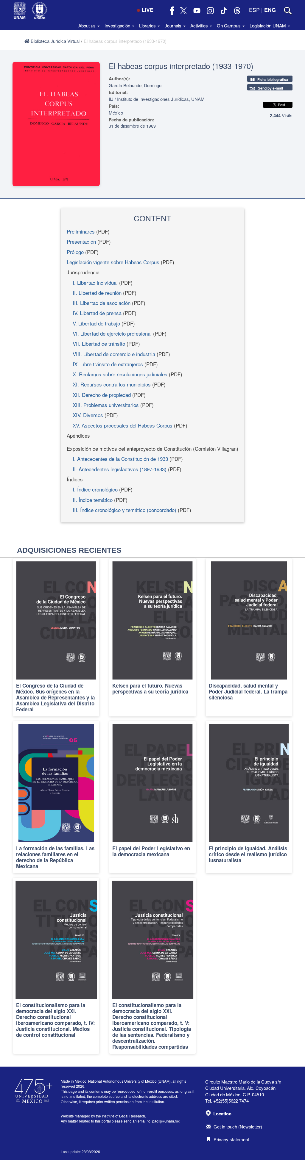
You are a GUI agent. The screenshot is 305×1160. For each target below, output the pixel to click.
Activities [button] (199, 25)
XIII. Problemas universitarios (106, 404)
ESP (254, 9)
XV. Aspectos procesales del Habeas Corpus (122, 425)
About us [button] (87, 25)
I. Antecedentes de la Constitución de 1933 (120, 458)
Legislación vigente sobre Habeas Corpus (113, 262)
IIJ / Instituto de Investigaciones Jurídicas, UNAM (157, 99)
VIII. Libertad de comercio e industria (114, 354)
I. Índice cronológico (95, 489)
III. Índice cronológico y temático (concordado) (124, 510)
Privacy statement (231, 1139)
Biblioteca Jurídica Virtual (54, 41)
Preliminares (81, 231)
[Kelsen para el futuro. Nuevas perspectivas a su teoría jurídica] (152, 637)
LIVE (147, 10)
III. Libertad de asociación (101, 302)
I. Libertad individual (95, 282)
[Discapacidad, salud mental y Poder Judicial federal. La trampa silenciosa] (249, 637)
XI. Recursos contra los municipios (112, 384)
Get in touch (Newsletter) (238, 1126)
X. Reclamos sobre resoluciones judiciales (120, 374)
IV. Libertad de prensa (97, 313)
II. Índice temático (93, 499)
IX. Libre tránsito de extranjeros (108, 364)
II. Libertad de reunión (97, 292)
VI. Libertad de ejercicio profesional (112, 333)
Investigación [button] (118, 25)
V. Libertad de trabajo (96, 323)
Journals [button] (174, 25)
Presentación (81, 241)
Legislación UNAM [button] (268, 25)
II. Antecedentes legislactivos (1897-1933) (119, 469)
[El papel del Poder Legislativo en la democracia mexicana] (152, 797)
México (116, 112)
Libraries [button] (148, 25)
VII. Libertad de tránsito (99, 343)
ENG (270, 10)
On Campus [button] (229, 25)
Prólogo (75, 252)
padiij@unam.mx (166, 1120)
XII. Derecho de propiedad (102, 394)
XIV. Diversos (88, 415)
